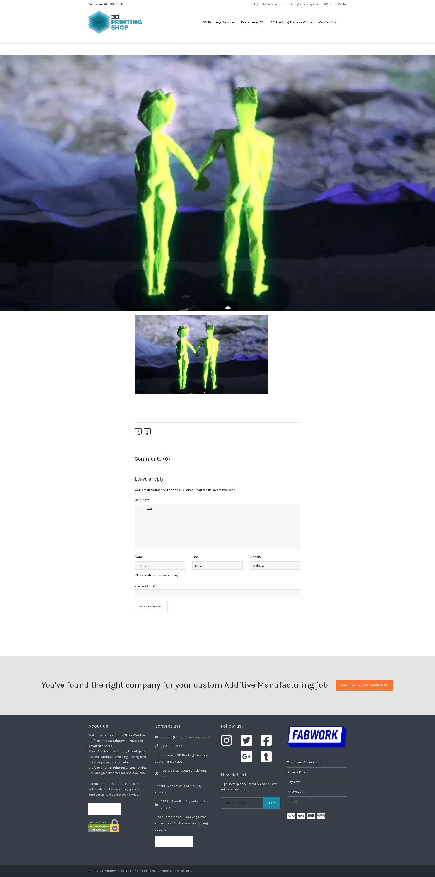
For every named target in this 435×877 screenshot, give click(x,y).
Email (196, 557)
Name (139, 557)
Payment (294, 782)
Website (256, 557)
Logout (292, 801)
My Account (296, 792)
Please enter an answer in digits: (158, 575)
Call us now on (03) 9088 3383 (364, 685)
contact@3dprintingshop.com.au (185, 737)
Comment (142, 500)
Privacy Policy (297, 772)
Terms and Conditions (303, 762)
